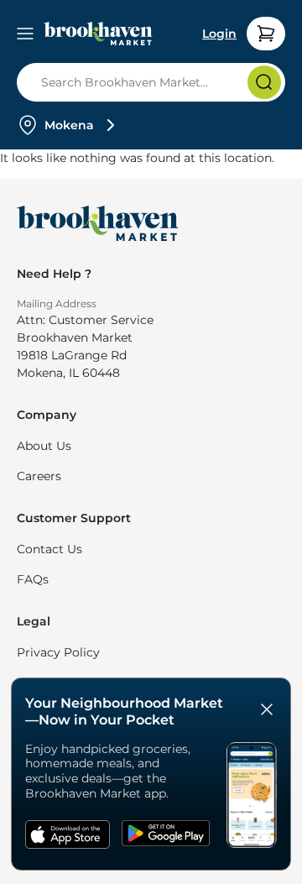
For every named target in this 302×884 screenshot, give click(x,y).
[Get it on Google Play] (166, 836)
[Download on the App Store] (68, 836)
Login (219, 33)
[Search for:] (156, 82)
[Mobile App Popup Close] (267, 711)
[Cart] (266, 33)
